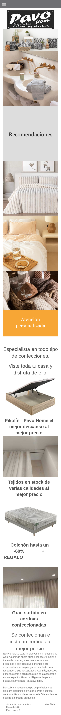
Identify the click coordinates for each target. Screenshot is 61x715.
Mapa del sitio (13, 707)
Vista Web (50, 704)
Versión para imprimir (20, 704)
